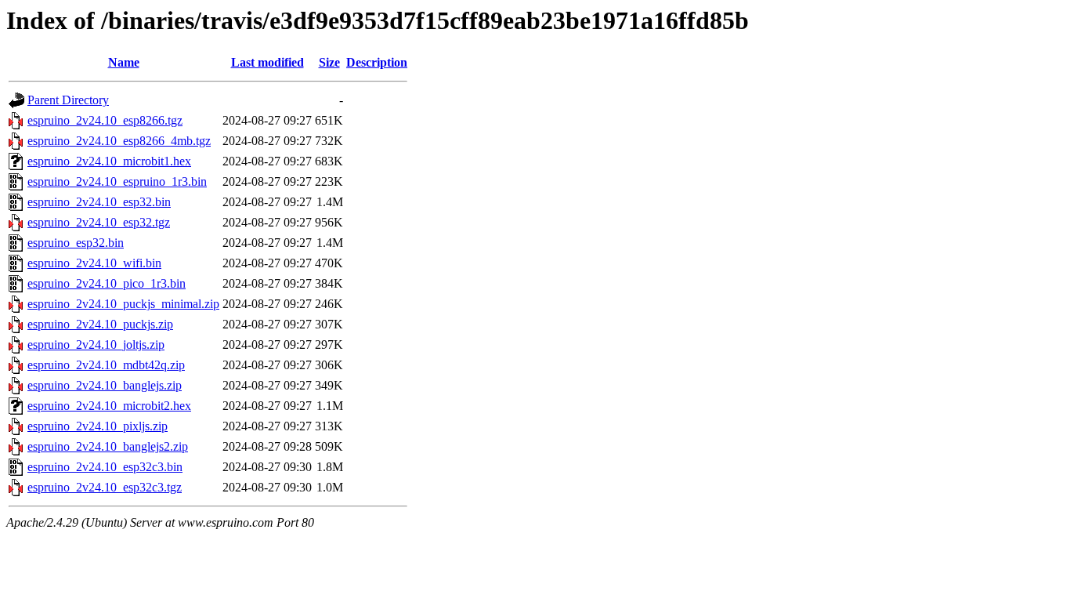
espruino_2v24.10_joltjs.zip (95, 344)
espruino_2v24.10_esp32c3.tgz (104, 487)
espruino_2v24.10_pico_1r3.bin (106, 283)
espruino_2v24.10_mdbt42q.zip (106, 365)
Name (123, 62)
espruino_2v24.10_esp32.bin (99, 202)
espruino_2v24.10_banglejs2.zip (107, 446)
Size (329, 62)
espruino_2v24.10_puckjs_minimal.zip (123, 303)
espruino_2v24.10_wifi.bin (94, 263)
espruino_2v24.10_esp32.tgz (98, 222)
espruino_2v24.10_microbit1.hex (109, 161)
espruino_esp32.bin (75, 242)
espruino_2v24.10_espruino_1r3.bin (117, 181)
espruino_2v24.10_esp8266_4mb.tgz (119, 140)
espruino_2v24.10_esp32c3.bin (105, 466)
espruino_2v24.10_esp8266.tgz (105, 120)
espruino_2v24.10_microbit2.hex (109, 405)
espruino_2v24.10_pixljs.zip (97, 426)
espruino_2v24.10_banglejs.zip (104, 385)
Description (376, 62)
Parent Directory (68, 100)
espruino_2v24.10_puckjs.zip (100, 324)
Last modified (267, 62)
